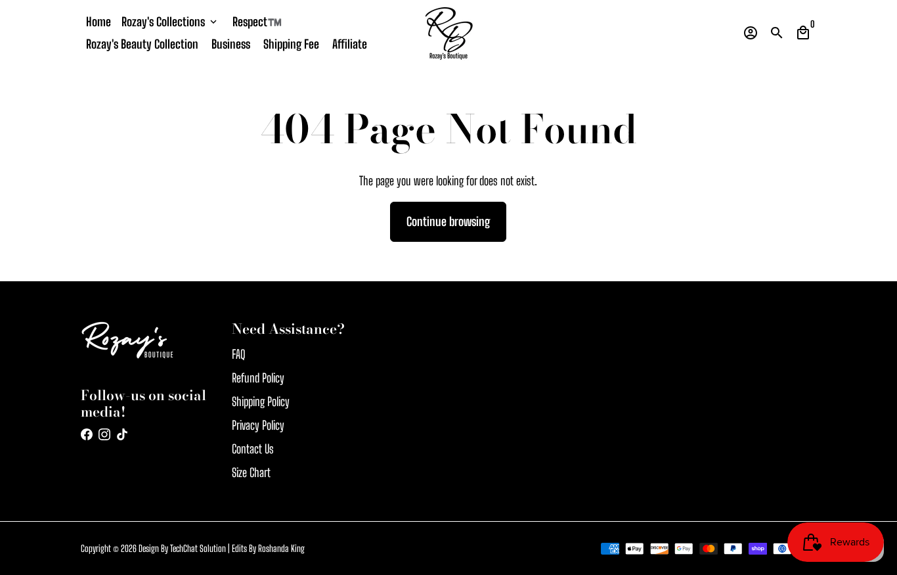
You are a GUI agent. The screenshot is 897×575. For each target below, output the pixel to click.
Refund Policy (258, 378)
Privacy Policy (258, 425)
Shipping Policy (261, 401)
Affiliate (349, 44)
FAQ (239, 354)
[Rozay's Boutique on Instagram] (104, 434)
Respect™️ (257, 21)
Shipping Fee (291, 44)
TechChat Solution (198, 548)
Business (230, 44)
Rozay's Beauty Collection (142, 44)
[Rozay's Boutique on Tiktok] (122, 434)
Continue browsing (448, 221)
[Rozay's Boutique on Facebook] (87, 434)
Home (98, 21)
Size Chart (251, 472)
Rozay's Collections (170, 21)
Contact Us (253, 449)
